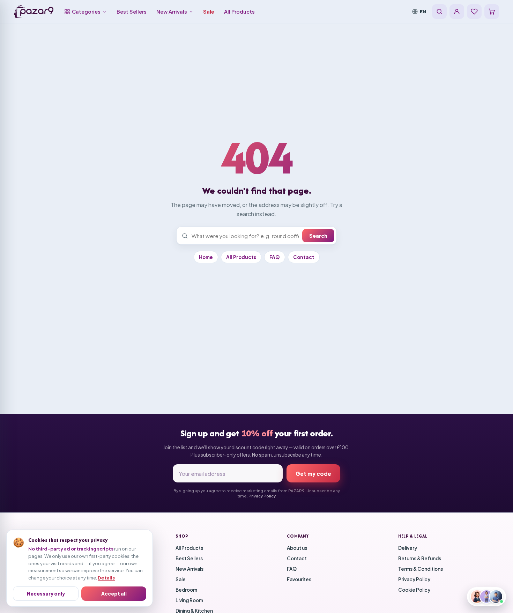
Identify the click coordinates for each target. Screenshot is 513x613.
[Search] (439, 11)
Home (206, 257)
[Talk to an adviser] (486, 596)
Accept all (114, 594)
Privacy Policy (262, 495)
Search (318, 235)
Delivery (407, 548)
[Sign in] (456, 11)
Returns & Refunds (419, 558)
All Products (239, 11)
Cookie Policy (414, 590)
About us (297, 548)
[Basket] (491, 11)
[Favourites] (474, 11)
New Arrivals (171, 11)
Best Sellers (132, 11)
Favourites (299, 579)
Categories (86, 11)
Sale (208, 11)
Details (106, 578)
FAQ (274, 257)
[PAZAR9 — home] (33, 11)
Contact (303, 257)
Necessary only (46, 594)
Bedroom (186, 590)
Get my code (313, 473)
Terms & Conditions (420, 569)
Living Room (189, 600)
